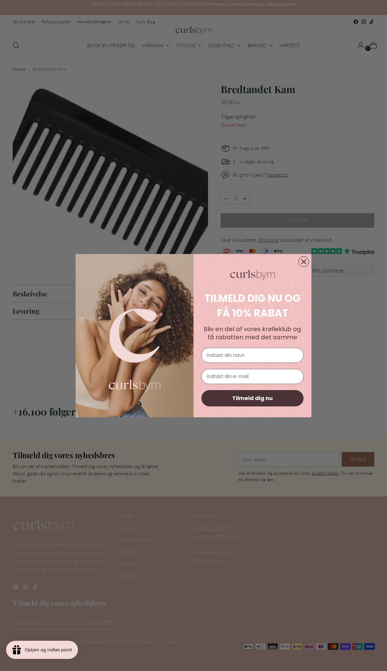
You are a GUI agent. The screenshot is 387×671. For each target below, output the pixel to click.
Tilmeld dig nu (252, 398)
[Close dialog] (303, 261)
